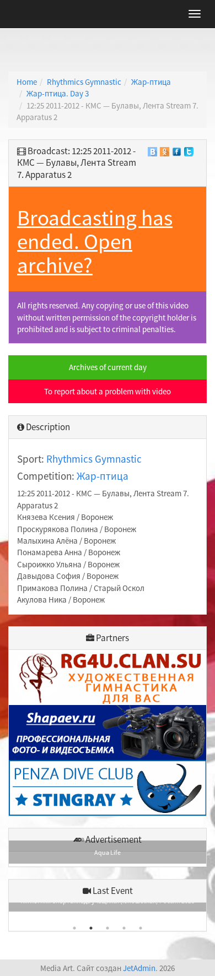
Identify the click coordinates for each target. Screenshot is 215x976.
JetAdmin (139, 968)
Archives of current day (108, 367)
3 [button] (107, 928)
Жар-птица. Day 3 (57, 93)
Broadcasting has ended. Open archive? (95, 241)
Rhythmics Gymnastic (84, 82)
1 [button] (74, 928)
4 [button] (124, 928)
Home (27, 82)
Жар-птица (151, 82)
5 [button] (140, 928)
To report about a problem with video (107, 391)
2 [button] (90, 928)
